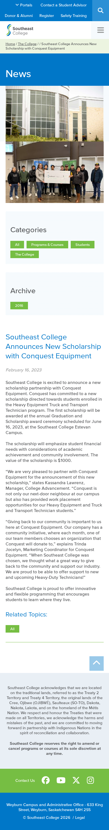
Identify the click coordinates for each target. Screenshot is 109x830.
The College (27, 44)
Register (46, 16)
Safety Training (74, 16)
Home (10, 44)
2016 (19, 305)
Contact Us (25, 780)
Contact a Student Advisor (64, 5)
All (17, 245)
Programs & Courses (47, 245)
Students (82, 245)
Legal (80, 818)
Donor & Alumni (19, 16)
